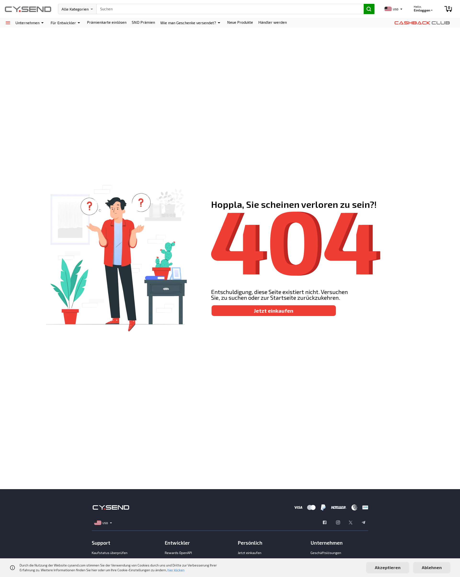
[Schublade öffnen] (8, 23)
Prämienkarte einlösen (106, 22)
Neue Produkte (240, 22)
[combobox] (227, 8)
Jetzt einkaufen (273, 310)
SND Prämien (143, 22)
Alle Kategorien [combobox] (75, 9)
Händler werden (272, 22)
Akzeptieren (388, 567)
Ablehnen (432, 567)
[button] (30, 23)
